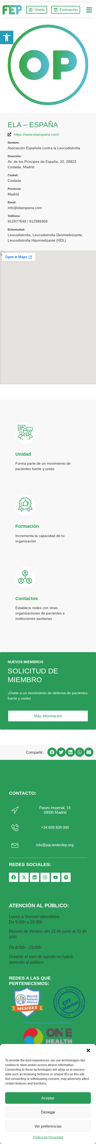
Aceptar (48, 1098)
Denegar (48, 1112)
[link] (6, 37)
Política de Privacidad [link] (48, 1137)
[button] (88, 1050)
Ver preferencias (48, 1126)
